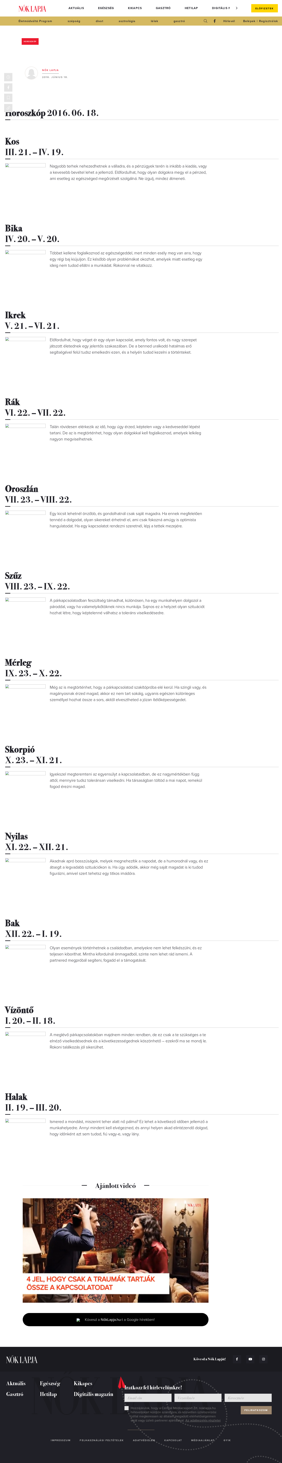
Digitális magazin (227, 8)
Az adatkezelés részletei (203, 1420)
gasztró (179, 21)
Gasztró (163, 8)
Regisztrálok (268, 21)
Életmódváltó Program (35, 21)
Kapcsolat (173, 1440)
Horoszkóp (30, 42)
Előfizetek (264, 8)
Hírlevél (229, 21)
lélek (154, 21)
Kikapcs (135, 8)
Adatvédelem (144, 1440)
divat (99, 21)
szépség (74, 21)
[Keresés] (205, 21)
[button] (237, 8)
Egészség (106, 8)
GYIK (227, 1440)
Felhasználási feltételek (102, 1440)
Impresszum (61, 1440)
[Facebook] (214, 21)
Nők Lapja (32, 8)
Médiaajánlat (202, 1440)
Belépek (249, 21)
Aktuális (76, 8)
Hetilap (191, 8)
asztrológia (127, 21)
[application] (116, 1250)
